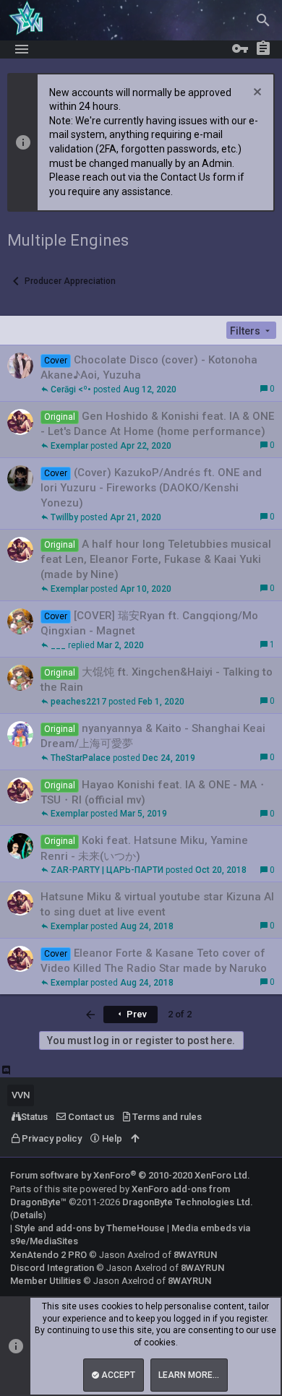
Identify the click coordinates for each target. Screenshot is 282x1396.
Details (28, 1215)
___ (58, 645)
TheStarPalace (81, 758)
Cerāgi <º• (71, 389)
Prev (135, 1014)
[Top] (135, 1139)
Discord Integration (52, 1267)
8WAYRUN (195, 1254)
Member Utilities (45, 1280)
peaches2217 (78, 701)
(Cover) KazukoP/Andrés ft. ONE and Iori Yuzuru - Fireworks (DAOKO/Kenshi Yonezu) (151, 487)
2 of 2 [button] (180, 1014)
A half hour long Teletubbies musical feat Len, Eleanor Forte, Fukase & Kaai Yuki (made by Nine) (155, 559)
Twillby (64, 517)
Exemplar (69, 445)
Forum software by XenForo (130, 1175)
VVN (21, 1095)
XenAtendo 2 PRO (48, 1254)
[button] (21, 49)
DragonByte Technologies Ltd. (187, 1202)
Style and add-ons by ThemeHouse (89, 1228)
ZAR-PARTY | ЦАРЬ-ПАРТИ (107, 870)
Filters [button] (245, 331)
